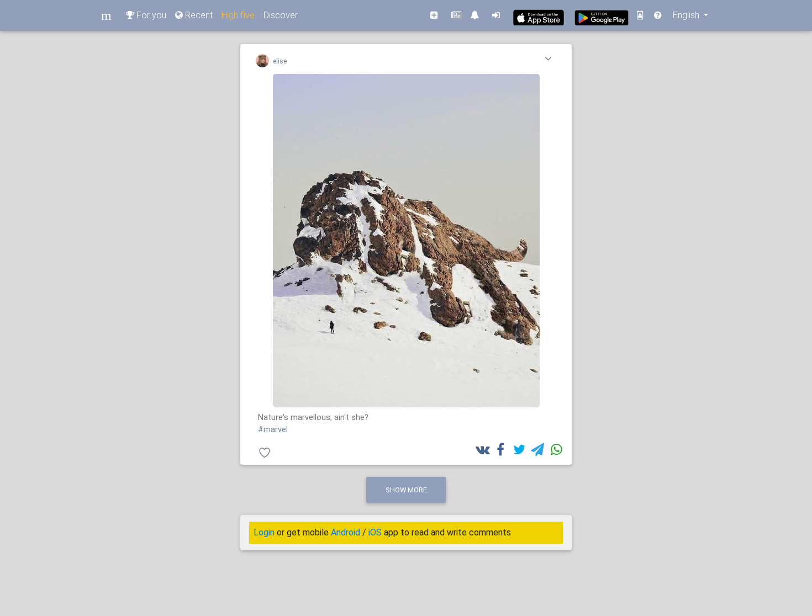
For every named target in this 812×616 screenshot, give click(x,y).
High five (238, 15)
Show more (406, 490)
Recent (198, 15)
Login (264, 532)
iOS (375, 532)
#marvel (273, 429)
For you (150, 15)
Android (345, 532)
